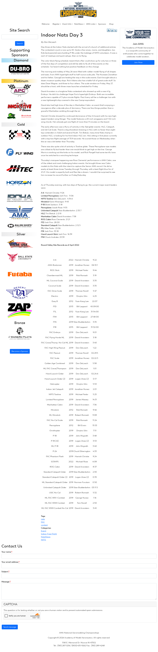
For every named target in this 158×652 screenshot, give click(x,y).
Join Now (138, 62)
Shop (111, 24)
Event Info (66, 24)
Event (43, 531)
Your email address (10, 562)
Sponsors (102, 24)
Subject (5, 571)
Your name (6, 552)
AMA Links (90, 24)
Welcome (45, 24)
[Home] (78, 10)
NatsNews (78, 24)
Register (55, 24)
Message (6, 581)
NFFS (43, 540)
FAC (43, 522)
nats (43, 519)
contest (44, 525)
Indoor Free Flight (49, 534)
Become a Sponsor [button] (19, 351)
